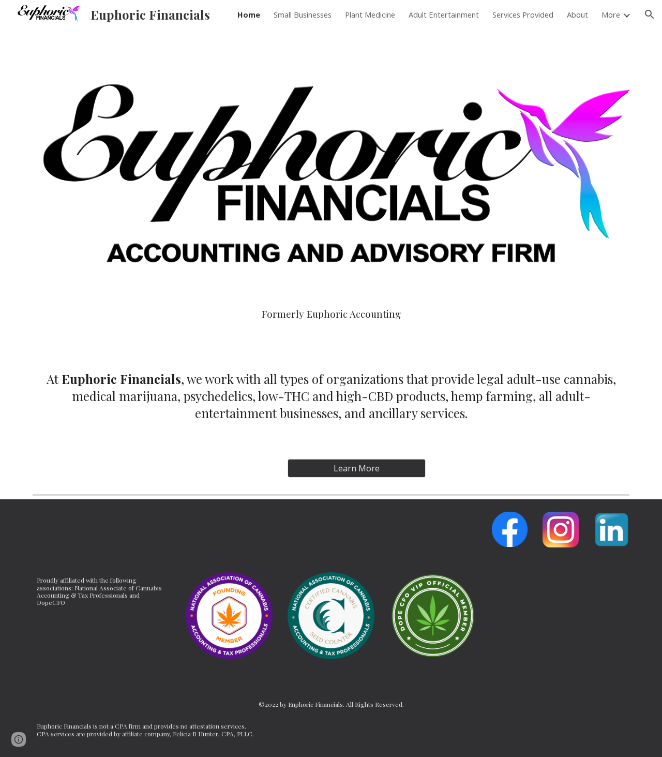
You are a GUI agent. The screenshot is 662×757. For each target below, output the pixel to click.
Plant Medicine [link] (370, 14)
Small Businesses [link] (303, 14)
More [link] (610, 14)
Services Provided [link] (522, 14)
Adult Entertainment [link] (444, 14)
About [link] (577, 14)
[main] (331, 314)
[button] (649, 14)
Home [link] (248, 14)
